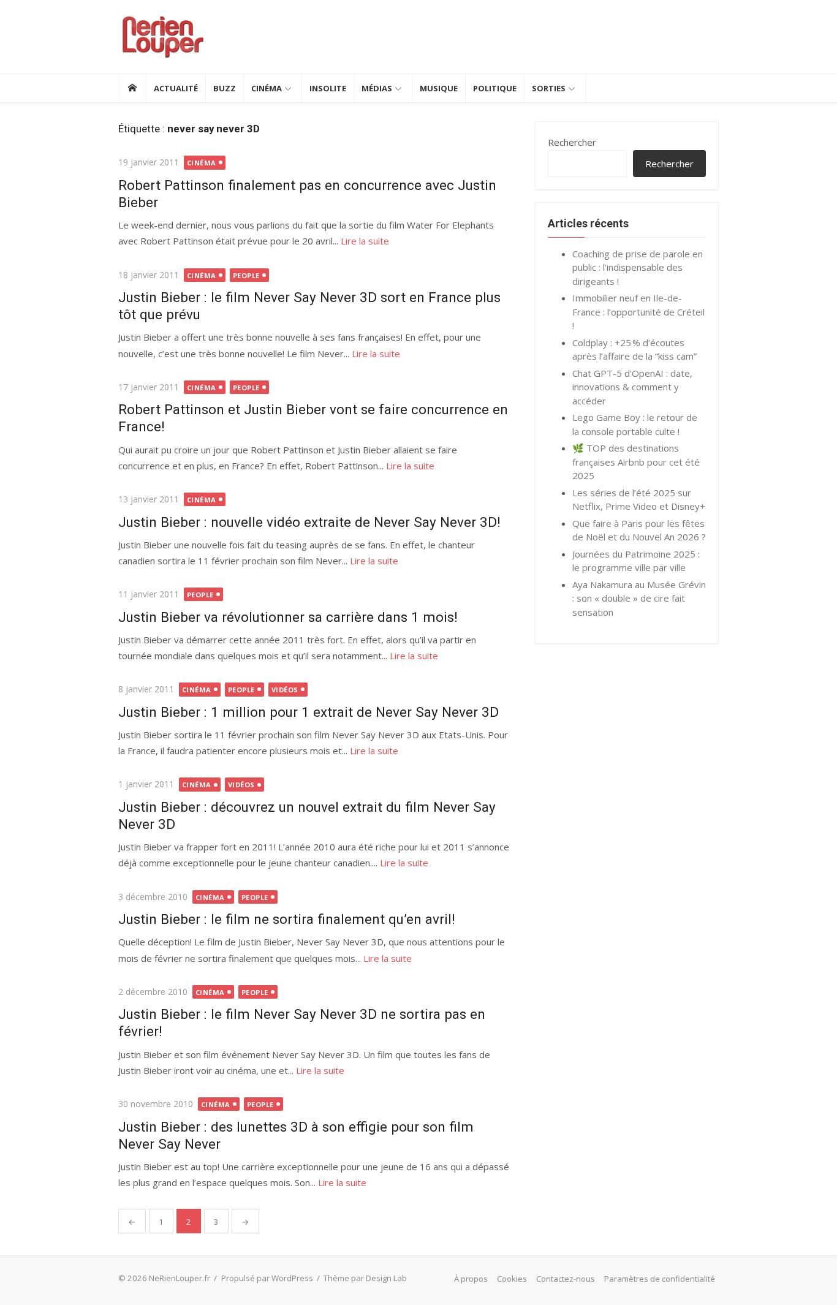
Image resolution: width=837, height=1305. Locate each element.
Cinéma (266, 88)
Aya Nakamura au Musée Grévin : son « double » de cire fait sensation (639, 598)
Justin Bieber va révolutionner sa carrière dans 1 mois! (288, 617)
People (246, 275)
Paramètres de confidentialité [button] (659, 1278)
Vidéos (284, 689)
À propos (471, 1278)
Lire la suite (365, 241)
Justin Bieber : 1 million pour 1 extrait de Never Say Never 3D (308, 712)
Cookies (512, 1278)
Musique (439, 88)
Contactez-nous (565, 1278)
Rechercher (572, 142)
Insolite (327, 88)
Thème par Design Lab (365, 1278)
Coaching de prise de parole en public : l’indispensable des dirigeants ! (637, 267)
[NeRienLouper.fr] (132, 88)
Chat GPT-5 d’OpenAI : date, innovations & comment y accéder (632, 387)
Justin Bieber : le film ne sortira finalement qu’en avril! (286, 919)
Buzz (224, 88)
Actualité (176, 88)
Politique (495, 88)
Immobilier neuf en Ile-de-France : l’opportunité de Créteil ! (638, 311)
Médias (377, 88)
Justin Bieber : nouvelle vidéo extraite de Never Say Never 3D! (309, 522)
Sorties (549, 88)
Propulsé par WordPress (267, 1278)
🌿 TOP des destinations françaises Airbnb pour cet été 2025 (636, 462)
